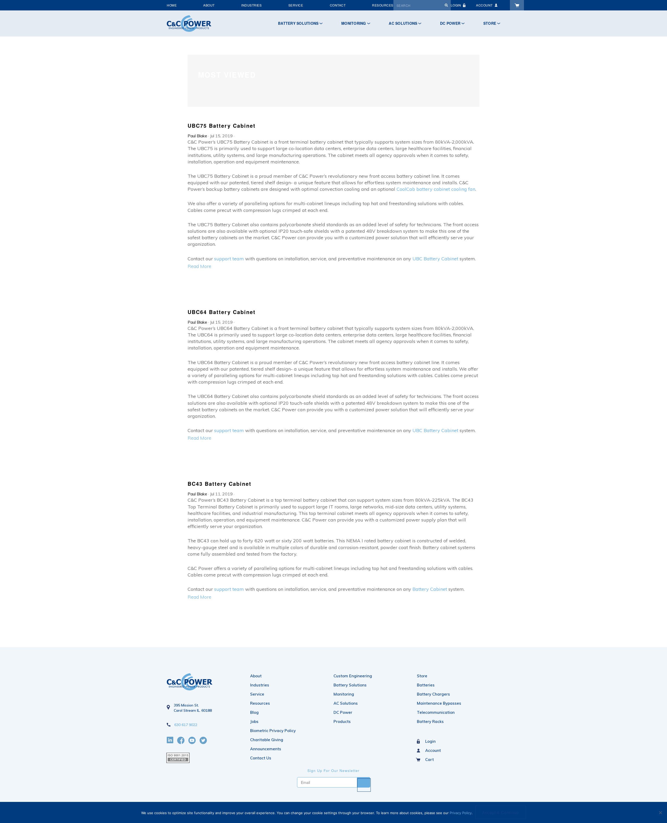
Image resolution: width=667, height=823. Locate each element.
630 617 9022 (185, 724)
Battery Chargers (433, 694)
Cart (429, 759)
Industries (251, 5)
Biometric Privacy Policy (273, 730)
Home (172, 5)
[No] (660, 812)
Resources (382, 5)
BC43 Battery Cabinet (219, 483)
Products (342, 721)
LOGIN (456, 5)
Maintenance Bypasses (439, 703)
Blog (254, 712)
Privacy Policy (461, 813)
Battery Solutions (298, 23)
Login (430, 741)
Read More (199, 266)
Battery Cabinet (429, 589)
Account (433, 750)
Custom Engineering (353, 675)
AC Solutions (403, 23)
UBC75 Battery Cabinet (222, 125)
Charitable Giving (266, 739)
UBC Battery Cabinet (435, 259)
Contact (338, 5)
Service (295, 5)
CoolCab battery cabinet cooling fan (436, 189)
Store (489, 23)
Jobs (254, 721)
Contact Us (260, 758)
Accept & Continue (500, 812)
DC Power (450, 23)
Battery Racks (430, 721)
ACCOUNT (484, 5)
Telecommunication (436, 712)
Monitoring (353, 23)
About (209, 5)
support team (229, 259)
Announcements (265, 748)
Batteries (426, 685)
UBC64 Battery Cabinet (222, 312)
